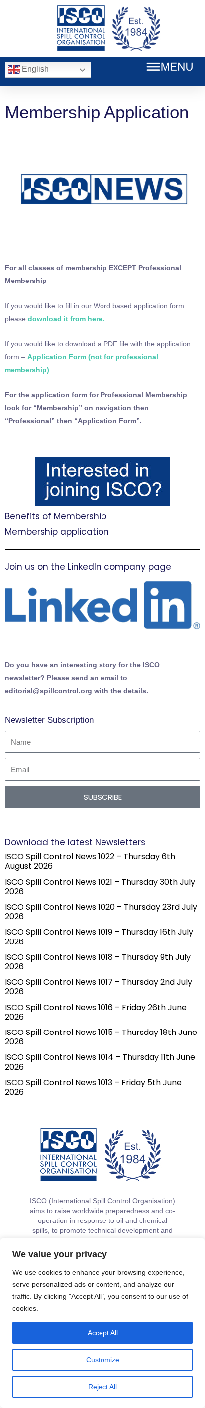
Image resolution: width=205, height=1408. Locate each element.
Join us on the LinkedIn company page (88, 567)
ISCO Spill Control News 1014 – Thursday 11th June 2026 (100, 1061)
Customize (102, 1360)
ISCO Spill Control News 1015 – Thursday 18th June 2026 (101, 1037)
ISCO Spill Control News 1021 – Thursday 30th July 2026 (100, 886)
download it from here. (66, 319)
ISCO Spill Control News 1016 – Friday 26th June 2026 (96, 1012)
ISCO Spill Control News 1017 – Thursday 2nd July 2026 (98, 986)
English (34, 69)
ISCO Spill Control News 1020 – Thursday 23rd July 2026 (101, 911)
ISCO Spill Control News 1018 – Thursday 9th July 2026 (98, 961)
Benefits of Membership (55, 516)
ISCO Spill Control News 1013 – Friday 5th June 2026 (93, 1087)
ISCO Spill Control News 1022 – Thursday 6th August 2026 (90, 861)
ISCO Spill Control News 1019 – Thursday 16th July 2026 (99, 936)
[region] (102, 1323)
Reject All (102, 1387)
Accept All (103, 1333)
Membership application (57, 532)
